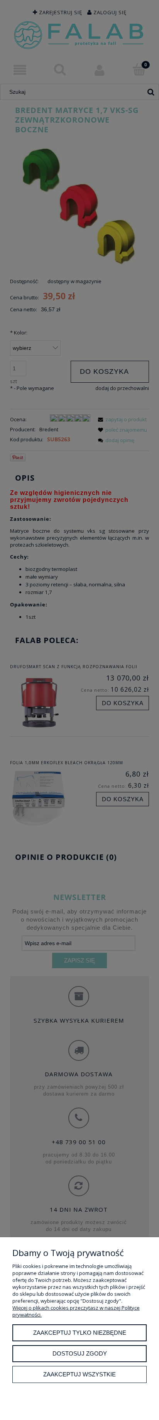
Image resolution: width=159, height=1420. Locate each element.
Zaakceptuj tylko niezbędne (79, 1332)
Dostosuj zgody (79, 1353)
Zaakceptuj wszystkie (79, 1374)
